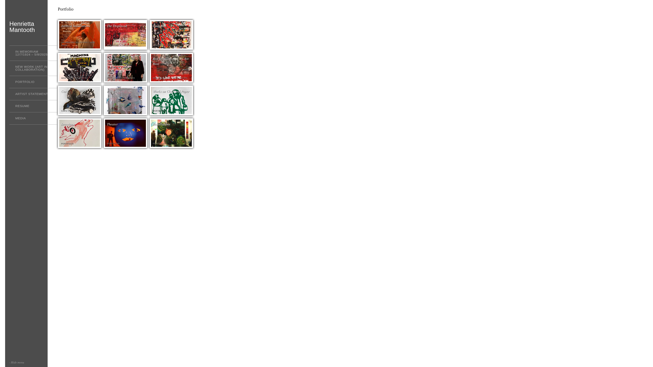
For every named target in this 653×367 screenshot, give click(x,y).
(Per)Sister (114, 58)
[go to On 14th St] (79, 80)
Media (20, 118)
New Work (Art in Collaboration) (31, 68)
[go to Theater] (125, 145)
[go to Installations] (171, 145)
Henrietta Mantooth (22, 26)
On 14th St (68, 58)
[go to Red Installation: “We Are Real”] (171, 80)
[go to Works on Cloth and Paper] (171, 113)
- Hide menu (16, 362)
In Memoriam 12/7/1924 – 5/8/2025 (31, 53)
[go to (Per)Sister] (125, 80)
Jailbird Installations (75, 25)
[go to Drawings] (79, 145)
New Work (113, 45)
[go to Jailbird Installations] (79, 47)
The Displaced (117, 25)
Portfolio (25, 82)
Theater (112, 124)
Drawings (67, 124)
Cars (64, 91)
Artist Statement (31, 94)
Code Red (159, 25)
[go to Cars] (79, 113)
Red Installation (177, 78)
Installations (161, 124)
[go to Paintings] (125, 113)
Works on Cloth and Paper (171, 91)
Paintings (113, 91)
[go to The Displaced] (125, 47)
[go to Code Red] (171, 47)
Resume (22, 106)
